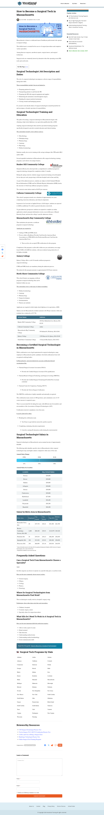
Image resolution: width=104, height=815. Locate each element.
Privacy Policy (51, 806)
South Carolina (20, 705)
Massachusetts (51, 679)
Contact (38, 806)
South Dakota (35, 705)
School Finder (71, 806)
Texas (18, 709)
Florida (49, 664)
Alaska (34, 657)
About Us (31, 806)
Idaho (49, 668)
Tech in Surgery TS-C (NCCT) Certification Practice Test (34, 732)
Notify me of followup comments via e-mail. (28, 792)
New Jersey (50, 691)
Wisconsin (19, 717)
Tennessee (50, 705)
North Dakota (20, 698)
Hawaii (34, 668)
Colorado (50, 661)
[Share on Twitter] (48, 745)
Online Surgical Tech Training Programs (30, 739)
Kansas (19, 676)
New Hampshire (36, 691)
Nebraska (50, 687)
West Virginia (51, 713)
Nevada (19, 691)
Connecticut (20, 664)
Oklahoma (50, 698)
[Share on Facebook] (45, 745)
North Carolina (51, 694)
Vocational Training (51, 812)
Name (18, 778)
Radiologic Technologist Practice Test (29, 737)
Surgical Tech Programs (30, 745)
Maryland (34, 679)
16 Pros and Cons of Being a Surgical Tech (30, 734)
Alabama (19, 657)
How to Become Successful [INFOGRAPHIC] (75, 42)
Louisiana (50, 676)
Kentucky (34, 676)
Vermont (50, 709)
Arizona (49, 657)
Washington (35, 713)
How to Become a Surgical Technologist (43, 646)
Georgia (19, 668)
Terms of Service (61, 806)
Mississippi (50, 683)
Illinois (18, 672)
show (26, 67)
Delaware (34, 664)
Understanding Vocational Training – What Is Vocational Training (78, 26)
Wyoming (34, 717)
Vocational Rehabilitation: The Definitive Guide (76, 47)
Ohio (33, 698)
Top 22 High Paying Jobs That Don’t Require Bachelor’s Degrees (77, 21)
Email (18, 785)
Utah (33, 709)
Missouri (19, 687)
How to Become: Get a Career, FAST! (78, 51)
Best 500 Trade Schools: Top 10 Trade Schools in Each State (78, 38)
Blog (44, 806)
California (34, 661)
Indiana (34, 672)
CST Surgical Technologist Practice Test (30, 730)
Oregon (19, 702)
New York (34, 694)
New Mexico (20, 694)
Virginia (19, 713)
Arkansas (19, 661)
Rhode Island (51, 702)
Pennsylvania (35, 702)
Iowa (49, 672)
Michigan (19, 683)
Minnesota (34, 683)
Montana (34, 687)
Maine (18, 679)
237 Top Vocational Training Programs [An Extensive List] (78, 17)
